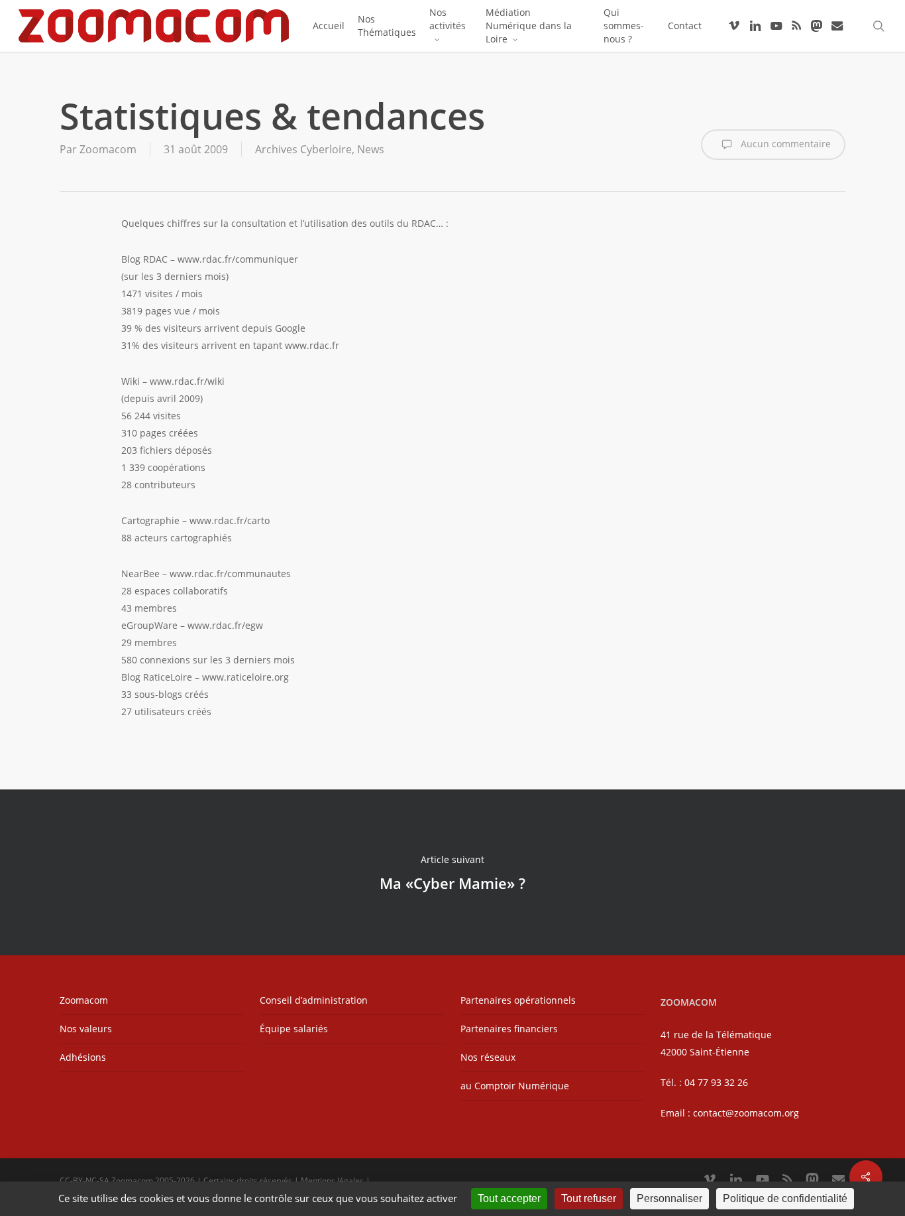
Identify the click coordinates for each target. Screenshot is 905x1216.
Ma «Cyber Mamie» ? (452, 872)
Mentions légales (332, 1180)
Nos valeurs (86, 1028)
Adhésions (83, 1057)
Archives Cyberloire (303, 149)
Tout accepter (509, 1198)
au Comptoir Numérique (514, 1085)
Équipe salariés (294, 1028)
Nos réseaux (487, 1057)
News (370, 149)
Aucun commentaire (784, 143)
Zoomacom (108, 149)
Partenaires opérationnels (518, 1000)
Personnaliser (669, 1198)
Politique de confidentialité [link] (785, 1198)
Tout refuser (588, 1198)
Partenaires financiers (509, 1028)
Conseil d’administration (314, 1000)
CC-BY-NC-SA (84, 1180)
